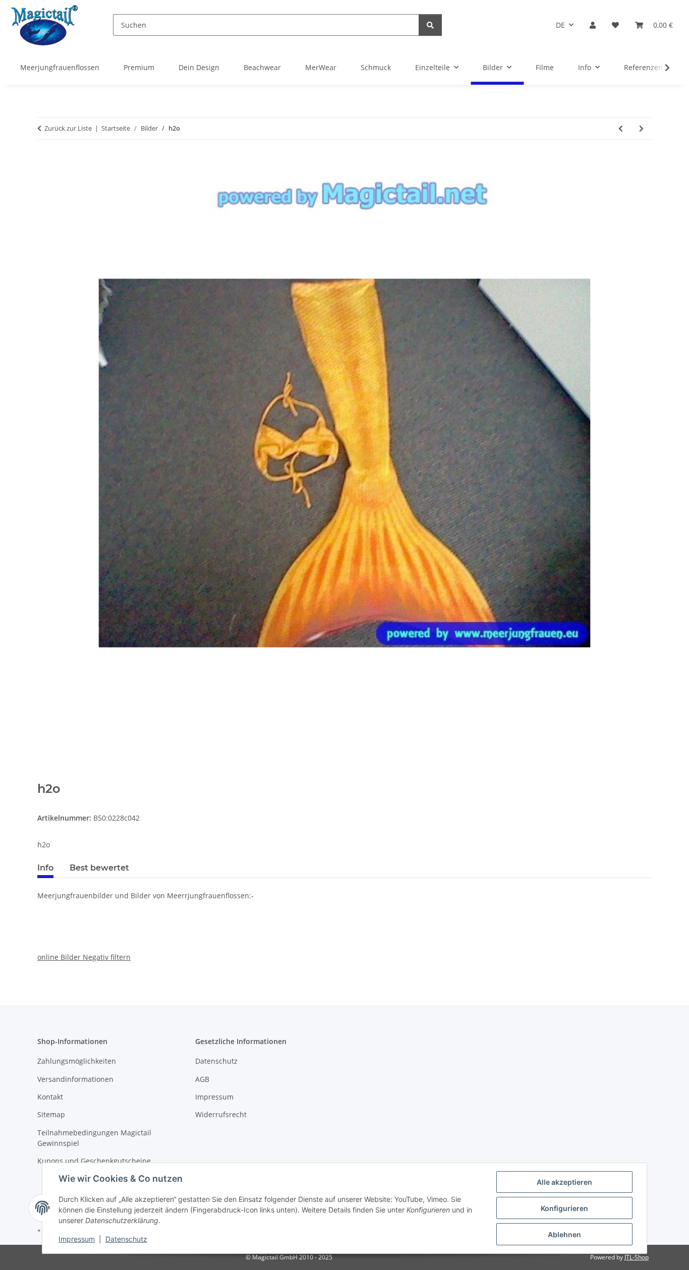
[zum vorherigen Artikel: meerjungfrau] (620, 128)
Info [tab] (45, 868)
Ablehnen (564, 1234)
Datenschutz (126, 1239)
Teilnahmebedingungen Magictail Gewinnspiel (94, 1138)
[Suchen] (430, 25)
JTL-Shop (636, 1257)
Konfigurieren (564, 1208)
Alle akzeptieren (564, 1182)
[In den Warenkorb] (45, 776)
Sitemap (51, 1114)
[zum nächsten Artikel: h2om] (641, 128)
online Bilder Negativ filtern (84, 957)
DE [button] (560, 25)
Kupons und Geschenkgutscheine (94, 1161)
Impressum (77, 1239)
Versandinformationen (75, 1079)
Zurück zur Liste (68, 128)
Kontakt (50, 1097)
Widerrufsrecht (221, 1114)
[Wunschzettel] (615, 25)
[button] (593, 25)
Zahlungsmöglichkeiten (76, 1061)
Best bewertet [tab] (99, 868)
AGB (202, 1079)
